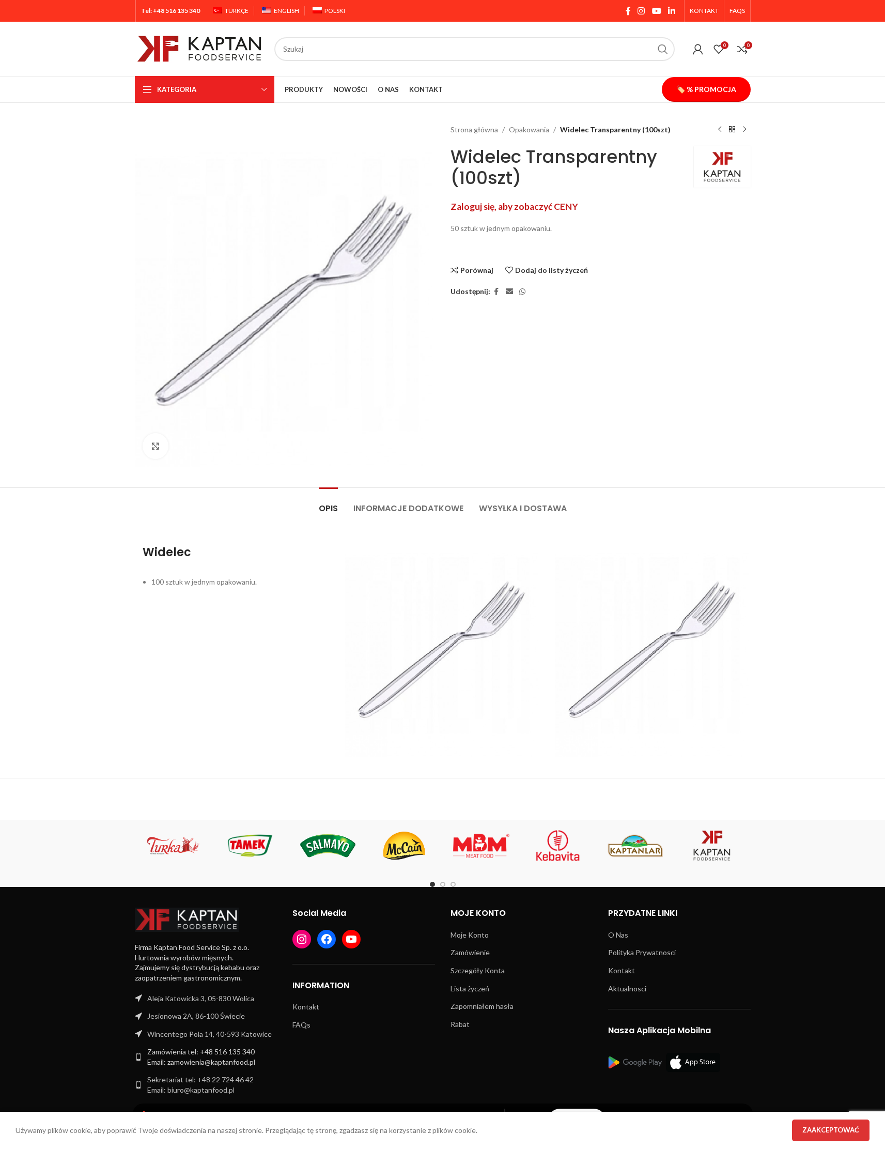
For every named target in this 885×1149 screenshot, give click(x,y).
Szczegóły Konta (478, 970)
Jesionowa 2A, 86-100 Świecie (196, 1016)
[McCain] (404, 845)
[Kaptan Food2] (712, 845)
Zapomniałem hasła (482, 1006)
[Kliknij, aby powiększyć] (155, 446)
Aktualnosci (627, 988)
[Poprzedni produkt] (719, 130)
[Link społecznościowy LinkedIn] (671, 11)
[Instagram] (301, 939)
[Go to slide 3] (453, 884)
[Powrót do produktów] (732, 130)
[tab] (328, 503)
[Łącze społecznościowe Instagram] (641, 11)
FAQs (301, 1024)
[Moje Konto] (698, 49)
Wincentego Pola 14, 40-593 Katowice (209, 1034)
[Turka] (173, 845)
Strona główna (474, 129)
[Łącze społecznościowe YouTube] (656, 11)
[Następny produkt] (744, 130)
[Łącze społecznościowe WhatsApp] (522, 292)
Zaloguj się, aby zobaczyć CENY (514, 206)
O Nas (618, 934)
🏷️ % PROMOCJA (706, 89)
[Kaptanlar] (635, 845)
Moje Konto (470, 934)
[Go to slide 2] (442, 884)
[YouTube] (351, 939)
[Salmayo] (327, 845)
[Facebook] (326, 939)
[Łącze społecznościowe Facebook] (628, 11)
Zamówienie (470, 952)
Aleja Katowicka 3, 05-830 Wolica (200, 998)
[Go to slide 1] (432, 884)
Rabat (460, 1024)
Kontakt (305, 1006)
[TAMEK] (250, 845)
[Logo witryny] (199, 47)
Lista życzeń (470, 988)
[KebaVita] (558, 845)
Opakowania (529, 129)
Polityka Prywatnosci (642, 952)
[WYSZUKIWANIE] (663, 49)
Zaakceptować (830, 1130)
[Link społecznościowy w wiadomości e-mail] (509, 292)
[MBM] (481, 845)
